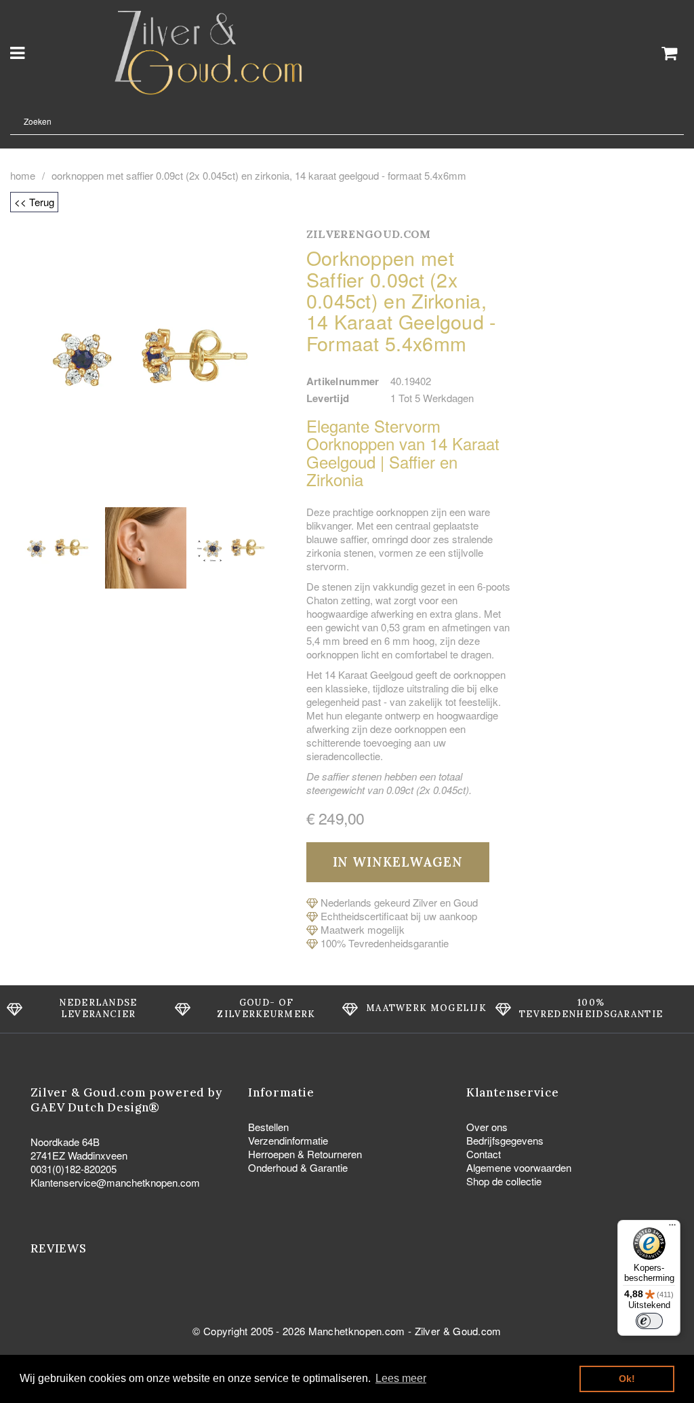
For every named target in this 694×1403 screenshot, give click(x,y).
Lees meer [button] (400, 1378)
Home (22, 176)
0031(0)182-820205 (73, 1169)
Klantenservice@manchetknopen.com (115, 1182)
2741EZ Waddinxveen (78, 1155)
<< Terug (34, 202)
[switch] (649, 1321)
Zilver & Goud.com (458, 1331)
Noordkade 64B (65, 1141)
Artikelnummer (343, 381)
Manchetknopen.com (356, 1331)
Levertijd (328, 398)
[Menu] (672, 1228)
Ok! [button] (627, 1378)
